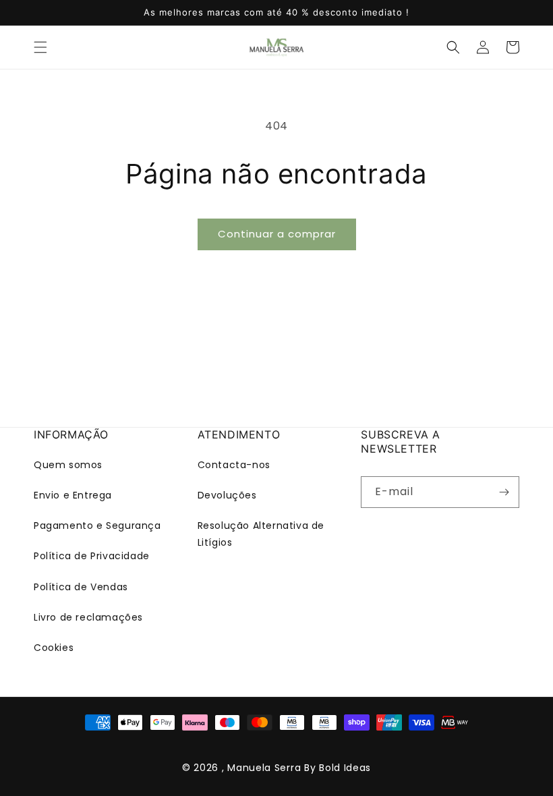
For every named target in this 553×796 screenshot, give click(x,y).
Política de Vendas (81, 587)
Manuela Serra (264, 767)
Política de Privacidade (92, 556)
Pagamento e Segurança (97, 525)
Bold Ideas (345, 767)
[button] (40, 47)
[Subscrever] (504, 492)
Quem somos (68, 465)
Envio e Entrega (73, 495)
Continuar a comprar (277, 234)
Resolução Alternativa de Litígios (261, 534)
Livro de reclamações (88, 617)
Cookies (54, 647)
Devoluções (227, 495)
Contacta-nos (234, 465)
